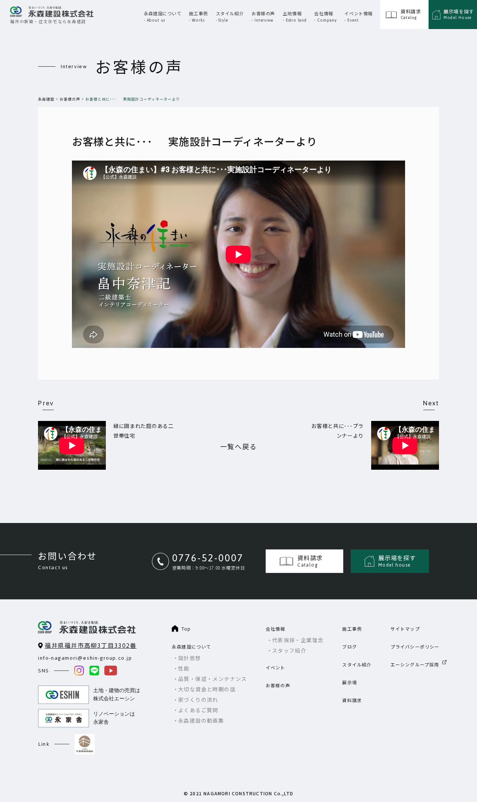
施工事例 (352, 628)
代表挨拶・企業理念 (298, 640)
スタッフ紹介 (289, 650)
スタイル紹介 (357, 664)
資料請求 (352, 700)
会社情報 (275, 628)
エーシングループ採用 (415, 664)
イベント (275, 667)
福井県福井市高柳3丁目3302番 (91, 645)
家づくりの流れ (198, 699)
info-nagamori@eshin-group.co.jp (85, 658)
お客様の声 (70, 99)
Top (186, 628)
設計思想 (189, 658)
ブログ (349, 646)
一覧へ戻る (238, 446)
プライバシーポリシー (415, 646)
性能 (184, 668)
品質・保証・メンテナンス (212, 678)
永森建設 (46, 99)
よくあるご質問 (198, 710)
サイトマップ (405, 628)
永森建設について (191, 646)
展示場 (349, 682)
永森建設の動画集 (201, 720)
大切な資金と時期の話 (207, 689)
